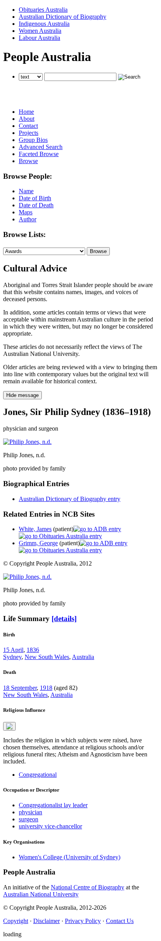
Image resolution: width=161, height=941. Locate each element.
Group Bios (33, 139)
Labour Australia (39, 37)
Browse (28, 161)
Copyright (15, 921)
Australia (83, 657)
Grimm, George (38, 543)
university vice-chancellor (50, 826)
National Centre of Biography (87, 887)
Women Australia (40, 30)
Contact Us (120, 921)
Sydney (12, 657)
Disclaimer (46, 921)
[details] (64, 618)
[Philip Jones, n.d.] (27, 441)
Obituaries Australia (43, 9)
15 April (13, 649)
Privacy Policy (83, 921)
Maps (25, 212)
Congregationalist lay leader (53, 805)
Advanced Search (41, 147)
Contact (28, 125)
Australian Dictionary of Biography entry (69, 499)
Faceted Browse (39, 154)
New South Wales (47, 657)
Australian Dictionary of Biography (62, 16)
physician (30, 812)
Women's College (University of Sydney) (69, 857)
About (26, 118)
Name (26, 191)
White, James (35, 529)
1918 (46, 687)
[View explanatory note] (9, 726)
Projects (28, 132)
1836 (33, 649)
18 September (20, 687)
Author (27, 219)
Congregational (38, 774)
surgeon (28, 819)
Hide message (22, 395)
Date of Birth (35, 198)
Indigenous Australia (44, 23)
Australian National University (41, 894)
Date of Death (36, 205)
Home (26, 111)
